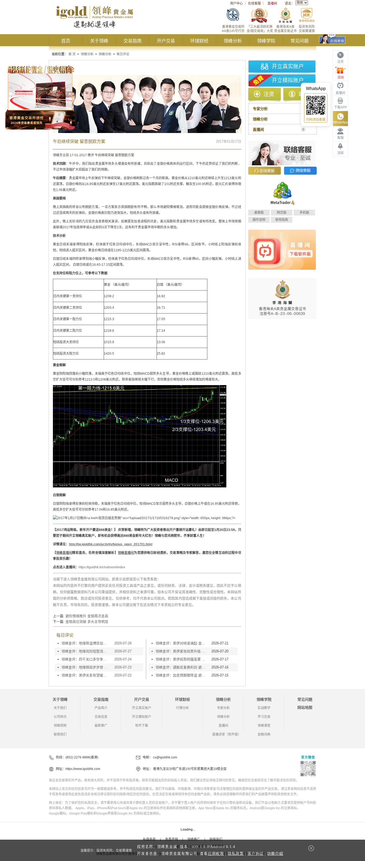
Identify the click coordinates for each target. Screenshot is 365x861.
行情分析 (182, 708)
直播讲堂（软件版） (226, 734)
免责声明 (171, 839)
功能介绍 (275, 854)
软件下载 (141, 725)
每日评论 (123, 54)
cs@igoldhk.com (165, 757)
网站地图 (304, 707)
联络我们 (60, 734)
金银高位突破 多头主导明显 (86, 622)
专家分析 (223, 708)
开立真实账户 (288, 66)
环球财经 (199, 41)
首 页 (72, 54)
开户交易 (166, 41)
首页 (65, 41)
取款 (303, 94)
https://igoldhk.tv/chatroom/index (102, 567)
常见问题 (299, 41)
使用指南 (281, 220)
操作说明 (259, 220)
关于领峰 (99, 41)
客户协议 (255, 854)
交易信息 (101, 717)
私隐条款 (149, 839)
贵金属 (64, 155)
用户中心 (236, 3)
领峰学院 (266, 41)
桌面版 (259, 212)
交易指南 (132, 41)
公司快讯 (60, 717)
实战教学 (264, 708)
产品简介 (101, 708)
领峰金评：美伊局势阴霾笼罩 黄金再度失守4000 (182, 659)
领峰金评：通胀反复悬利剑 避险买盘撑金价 (182, 667)
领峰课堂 (264, 725)
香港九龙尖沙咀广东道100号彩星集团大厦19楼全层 (190, 769)
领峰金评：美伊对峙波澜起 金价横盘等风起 (182, 643)
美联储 (74, 221)
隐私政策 (236, 854)
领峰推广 (193, 839)
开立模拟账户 (288, 80)
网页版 (281, 212)
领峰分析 (233, 41)
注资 (268, 94)
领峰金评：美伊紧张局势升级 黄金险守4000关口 (182, 651)
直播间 (272, 3)
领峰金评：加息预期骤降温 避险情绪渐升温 (182, 675)
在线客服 (254, 3)
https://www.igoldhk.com (82, 769)
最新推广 (101, 725)
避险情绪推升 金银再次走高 (86, 616)
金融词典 (264, 734)
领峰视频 (60, 725)
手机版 (304, 212)
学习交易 (264, 717)
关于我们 (60, 708)
